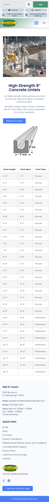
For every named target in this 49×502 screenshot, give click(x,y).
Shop (4, 431)
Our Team (7, 435)
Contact (6, 458)
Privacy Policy (9, 450)
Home (5, 427)
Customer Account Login (14, 454)
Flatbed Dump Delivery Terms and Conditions (24, 443)
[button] (36, 22)
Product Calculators (12, 439)
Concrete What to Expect (14, 446)
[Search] (28, 4)
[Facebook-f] (3, 480)
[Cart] (44, 22)
